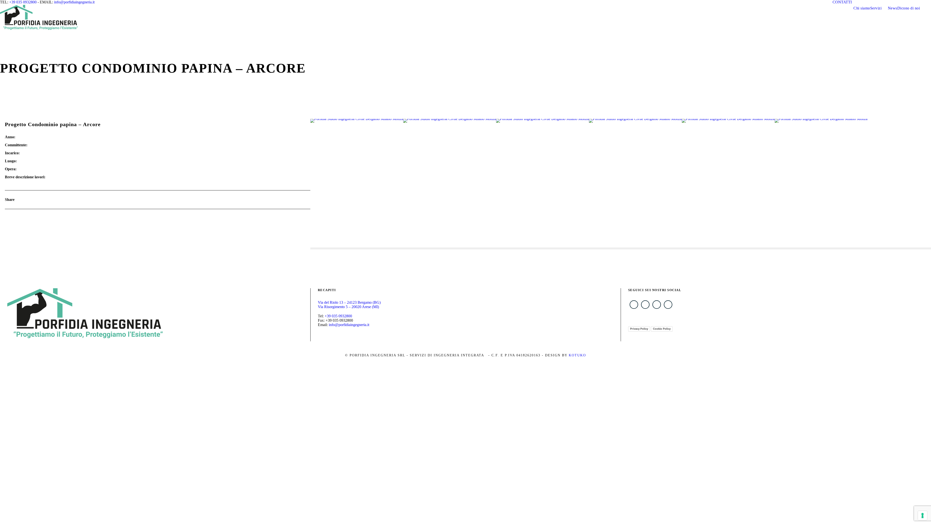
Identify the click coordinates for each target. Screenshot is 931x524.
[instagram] (889, 2)
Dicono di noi (908, 8)
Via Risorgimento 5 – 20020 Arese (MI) (348, 307)
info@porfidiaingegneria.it (74, 2)
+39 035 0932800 (23, 2)
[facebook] (862, 2)
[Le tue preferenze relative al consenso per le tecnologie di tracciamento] (922, 515)
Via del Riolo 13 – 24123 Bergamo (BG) (349, 302)
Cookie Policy (662, 328)
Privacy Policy (639, 328)
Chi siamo (861, 8)
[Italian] (924, 2)
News (892, 8)
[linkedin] (871, 2)
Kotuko (577, 355)
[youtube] (880, 2)
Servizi (876, 8)
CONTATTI (842, 2)
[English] (929, 2)
